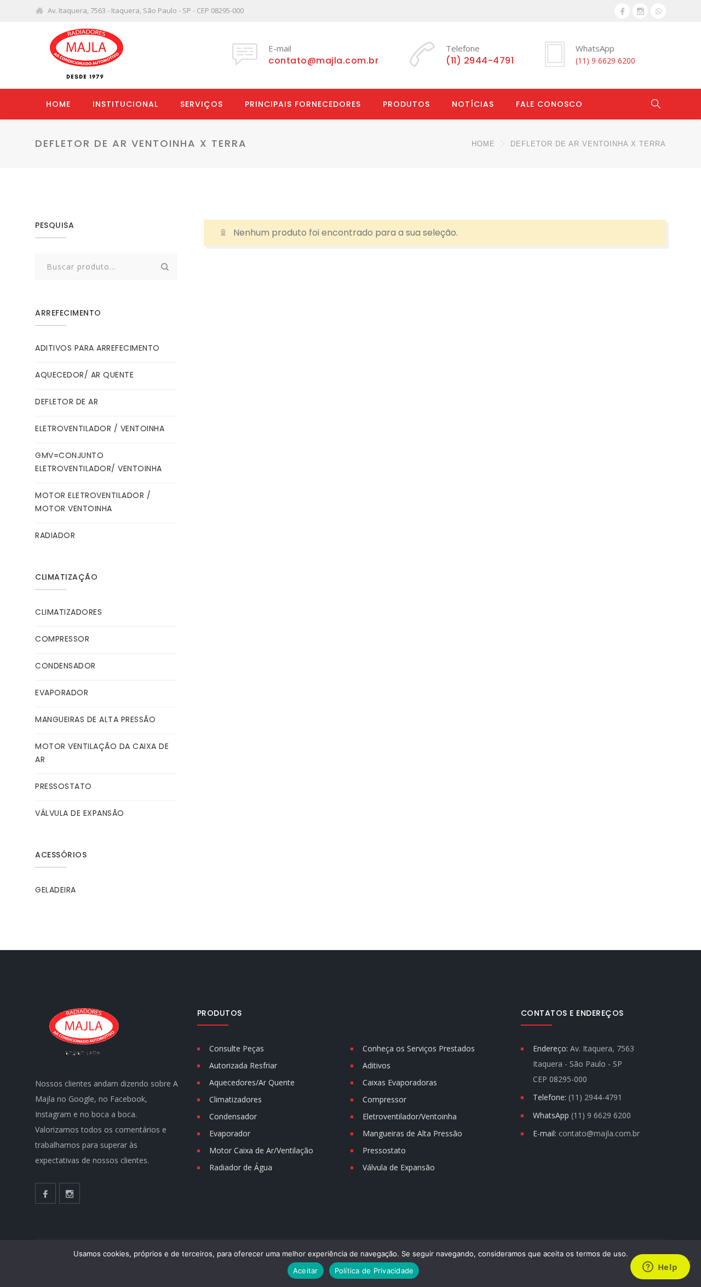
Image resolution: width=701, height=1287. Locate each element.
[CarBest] (84, 55)
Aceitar (305, 1270)
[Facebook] (622, 11)
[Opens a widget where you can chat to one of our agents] (660, 1268)
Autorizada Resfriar (243, 1065)
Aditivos (376, 1065)
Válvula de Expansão (399, 1167)
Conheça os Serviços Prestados (419, 1048)
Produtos (406, 104)
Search (165, 267)
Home (58, 104)
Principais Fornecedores (303, 104)
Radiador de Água (240, 1167)
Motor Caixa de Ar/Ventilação (261, 1150)
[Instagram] (640, 11)
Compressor (384, 1099)
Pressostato (384, 1150)
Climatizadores (235, 1099)
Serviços (201, 104)
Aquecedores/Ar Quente (252, 1082)
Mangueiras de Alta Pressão (412, 1133)
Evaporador (229, 1133)
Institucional (125, 104)
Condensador (233, 1116)
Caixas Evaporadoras (400, 1082)
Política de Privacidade (374, 1270)
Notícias (473, 104)
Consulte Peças (236, 1048)
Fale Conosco (549, 104)
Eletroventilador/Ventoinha (410, 1116)
